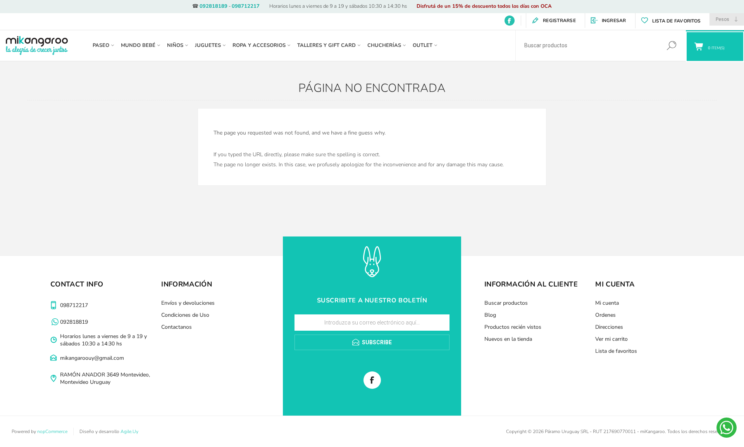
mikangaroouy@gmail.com (92, 358)
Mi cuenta (607, 303)
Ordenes (605, 315)
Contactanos (176, 327)
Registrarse (559, 20)
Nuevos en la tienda (508, 339)
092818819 (74, 322)
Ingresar (614, 20)
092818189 (213, 6)
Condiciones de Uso (185, 315)
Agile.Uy (129, 431)
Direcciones (609, 327)
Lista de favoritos (616, 351)
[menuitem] (213, 303)
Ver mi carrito (611, 339)
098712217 (246, 6)
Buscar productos (506, 303)
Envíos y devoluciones (188, 303)
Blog (490, 315)
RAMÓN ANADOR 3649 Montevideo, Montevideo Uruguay (105, 378)
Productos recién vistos (512, 327)
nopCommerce (52, 431)
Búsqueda (671, 45)
